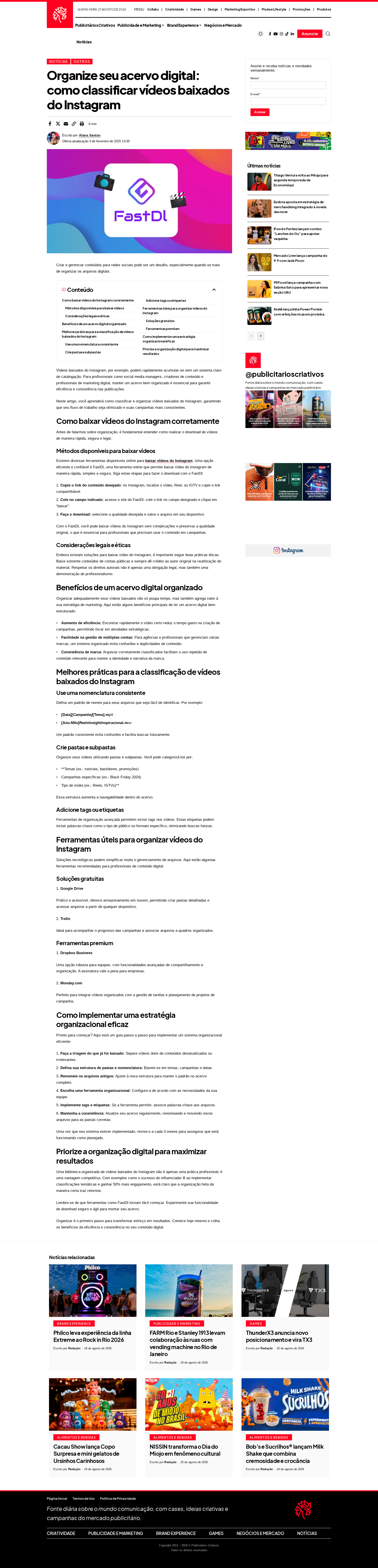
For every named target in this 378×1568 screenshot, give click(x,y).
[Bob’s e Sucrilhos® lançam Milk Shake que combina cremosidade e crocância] (285, 1404)
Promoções (301, 9)
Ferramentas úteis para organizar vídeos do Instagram (175, 310)
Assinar (260, 112)
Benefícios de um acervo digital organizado (94, 324)
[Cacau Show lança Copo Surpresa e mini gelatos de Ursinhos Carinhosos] (92, 1404)
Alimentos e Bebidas (76, 1437)
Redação (74, 1348)
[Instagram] (281, 34)
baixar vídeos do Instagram (168, 461)
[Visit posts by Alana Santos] (53, 138)
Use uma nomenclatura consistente (91, 344)
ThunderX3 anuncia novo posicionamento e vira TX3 (279, 1336)
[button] (328, 33)
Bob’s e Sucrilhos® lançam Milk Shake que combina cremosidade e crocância (285, 1453)
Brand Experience (74, 1323)
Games (195, 9)
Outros (82, 61)
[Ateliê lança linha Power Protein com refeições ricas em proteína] (259, 316)
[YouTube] (275, 34)
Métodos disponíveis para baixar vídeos (94, 308)
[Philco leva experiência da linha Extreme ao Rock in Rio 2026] (92, 1290)
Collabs (153, 9)
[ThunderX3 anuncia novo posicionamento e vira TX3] (285, 1290)
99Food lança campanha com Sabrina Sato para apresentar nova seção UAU (301, 287)
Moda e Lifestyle (274, 9)
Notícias (58, 61)
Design (213, 9)
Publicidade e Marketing (176, 1323)
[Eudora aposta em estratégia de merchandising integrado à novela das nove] (259, 208)
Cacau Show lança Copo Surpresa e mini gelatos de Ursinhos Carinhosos (86, 1453)
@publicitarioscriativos (284, 374)
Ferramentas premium (163, 329)
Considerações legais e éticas (87, 316)
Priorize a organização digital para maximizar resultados (176, 351)
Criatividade (174, 9)
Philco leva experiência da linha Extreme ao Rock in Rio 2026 (92, 1336)
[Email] (66, 123)
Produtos (324, 9)
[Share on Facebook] (50, 123)
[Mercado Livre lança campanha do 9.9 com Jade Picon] (259, 262)
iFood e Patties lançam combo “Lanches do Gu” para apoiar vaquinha (298, 234)
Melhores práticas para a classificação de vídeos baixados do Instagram (98, 334)
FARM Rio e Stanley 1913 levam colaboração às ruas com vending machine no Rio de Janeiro (187, 1343)
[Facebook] (270, 34)
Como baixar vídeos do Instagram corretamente (98, 300)
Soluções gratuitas (160, 321)
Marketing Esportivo (240, 9)
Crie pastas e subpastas (83, 352)
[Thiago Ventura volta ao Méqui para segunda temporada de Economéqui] (259, 182)
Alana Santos (90, 135)
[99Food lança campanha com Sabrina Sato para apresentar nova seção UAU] (259, 289)
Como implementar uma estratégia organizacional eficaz (169, 339)
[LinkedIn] (292, 34)
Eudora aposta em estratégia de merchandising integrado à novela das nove (300, 207)
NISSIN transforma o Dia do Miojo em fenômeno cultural (185, 1450)
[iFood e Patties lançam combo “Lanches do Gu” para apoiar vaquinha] (259, 235)
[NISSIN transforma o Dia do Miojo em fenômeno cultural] (189, 1404)
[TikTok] (287, 34)
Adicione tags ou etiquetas (166, 300)
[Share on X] (58, 123)
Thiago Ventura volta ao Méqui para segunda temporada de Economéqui (301, 180)
